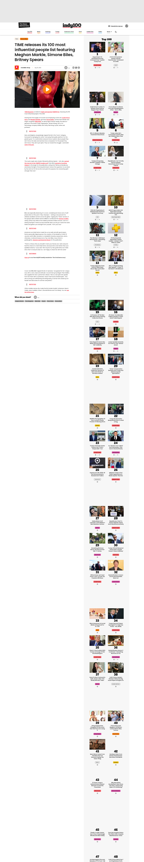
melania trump (115, 479)
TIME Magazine (29, 112)
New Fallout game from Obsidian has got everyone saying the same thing (97, 756)
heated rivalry (116, 452)
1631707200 (32, 131)
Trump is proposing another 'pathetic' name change (97, 162)
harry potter (97, 554)
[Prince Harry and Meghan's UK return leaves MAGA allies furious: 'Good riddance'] (116, 715)
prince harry (50, 301)
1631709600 (32, 253)
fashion (116, 348)
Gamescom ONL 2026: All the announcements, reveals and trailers (97, 474)
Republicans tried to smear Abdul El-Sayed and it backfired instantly (116, 522)
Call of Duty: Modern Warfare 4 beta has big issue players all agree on (116, 679)
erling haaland (97, 734)
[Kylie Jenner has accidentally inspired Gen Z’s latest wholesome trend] (97, 822)
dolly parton (97, 112)
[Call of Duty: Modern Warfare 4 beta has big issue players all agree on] (116, 667)
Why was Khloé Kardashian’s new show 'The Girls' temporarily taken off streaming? (116, 785)
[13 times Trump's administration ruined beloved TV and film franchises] (97, 772)
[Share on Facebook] (73, 68)
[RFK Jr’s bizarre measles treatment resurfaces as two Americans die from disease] (97, 123)
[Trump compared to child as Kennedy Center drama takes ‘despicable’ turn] (97, 435)
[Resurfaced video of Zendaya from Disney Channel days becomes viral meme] (116, 744)
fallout (97, 762)
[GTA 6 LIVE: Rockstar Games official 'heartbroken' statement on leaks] (116, 46)
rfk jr (116, 272)
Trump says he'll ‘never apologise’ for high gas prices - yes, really (115, 625)
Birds (97, 377)
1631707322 (32, 284)
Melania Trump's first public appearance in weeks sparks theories (116, 474)
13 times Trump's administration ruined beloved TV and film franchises (97, 785)
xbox (97, 321)
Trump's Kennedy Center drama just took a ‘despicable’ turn (97, 447)
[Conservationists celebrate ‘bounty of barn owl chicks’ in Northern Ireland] (97, 359)
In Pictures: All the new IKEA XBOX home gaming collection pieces (97, 316)
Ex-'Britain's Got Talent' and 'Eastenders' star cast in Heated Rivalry (115, 447)
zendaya (116, 762)
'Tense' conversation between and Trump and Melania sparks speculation (115, 371)
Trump (57, 31)
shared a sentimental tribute (41, 240)
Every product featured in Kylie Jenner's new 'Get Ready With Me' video (97, 679)
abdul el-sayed (115, 527)
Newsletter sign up (117, 26)
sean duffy (115, 554)
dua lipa (116, 839)
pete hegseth (97, 348)
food (97, 630)
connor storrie (115, 581)
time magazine (29, 301)
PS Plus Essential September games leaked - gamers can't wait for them (116, 240)
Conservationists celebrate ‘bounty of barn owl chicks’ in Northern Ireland (97, 371)
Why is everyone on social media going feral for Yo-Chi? (97, 625)
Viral (80, 31)
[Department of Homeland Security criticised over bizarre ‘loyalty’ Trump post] (97, 46)
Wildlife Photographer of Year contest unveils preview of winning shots (97, 420)
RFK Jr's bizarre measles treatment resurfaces (97, 133)
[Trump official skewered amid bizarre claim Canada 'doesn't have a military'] (116, 538)
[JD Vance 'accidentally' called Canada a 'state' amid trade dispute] (116, 304)
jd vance (116, 321)
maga (97, 272)
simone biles (24, 39)
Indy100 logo (72, 25)
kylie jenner (97, 839)
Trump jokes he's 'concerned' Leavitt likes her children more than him (116, 135)
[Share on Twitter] (76, 68)
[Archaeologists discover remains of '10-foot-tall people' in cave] (97, 849)
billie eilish (37, 301)
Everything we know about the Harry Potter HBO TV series (97, 549)
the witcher (97, 244)
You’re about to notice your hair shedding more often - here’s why (115, 108)
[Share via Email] (79, 68)
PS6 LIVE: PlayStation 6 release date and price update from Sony (97, 211)
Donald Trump (97, 167)
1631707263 (32, 158)
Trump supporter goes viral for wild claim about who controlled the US (97, 268)
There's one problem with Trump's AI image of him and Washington (97, 652)
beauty (115, 112)
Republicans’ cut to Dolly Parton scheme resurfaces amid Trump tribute (116, 163)
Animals (97, 425)
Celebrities (90, 31)
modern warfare (115, 684)
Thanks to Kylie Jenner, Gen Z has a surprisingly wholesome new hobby (97, 834)
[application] (47, 89)
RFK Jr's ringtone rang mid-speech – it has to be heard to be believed (116, 267)
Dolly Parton (116, 167)
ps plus (115, 244)
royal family (116, 734)
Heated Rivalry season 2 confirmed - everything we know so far (115, 652)
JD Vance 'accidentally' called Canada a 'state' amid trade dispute (115, 316)
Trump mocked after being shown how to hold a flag (116, 420)
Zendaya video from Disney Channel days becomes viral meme (115, 755)
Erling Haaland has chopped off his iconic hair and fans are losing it (97, 728)
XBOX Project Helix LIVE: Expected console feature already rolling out (116, 212)
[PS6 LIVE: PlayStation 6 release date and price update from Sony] (97, 200)
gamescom (97, 479)
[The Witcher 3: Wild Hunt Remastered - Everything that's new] (97, 227)
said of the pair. (29, 145)
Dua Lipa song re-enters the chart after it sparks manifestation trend (115, 834)
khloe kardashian (116, 790)
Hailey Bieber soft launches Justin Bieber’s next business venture (97, 522)
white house (97, 790)
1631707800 (32, 209)
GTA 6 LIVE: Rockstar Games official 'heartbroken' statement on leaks (116, 59)
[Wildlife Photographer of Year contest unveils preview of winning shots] (97, 409)
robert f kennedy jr (97, 140)
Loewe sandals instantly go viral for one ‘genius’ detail (115, 343)
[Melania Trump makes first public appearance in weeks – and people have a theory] (116, 462)
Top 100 (29, 31)
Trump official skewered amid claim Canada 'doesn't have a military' (115, 549)
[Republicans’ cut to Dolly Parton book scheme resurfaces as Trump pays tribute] (116, 150)
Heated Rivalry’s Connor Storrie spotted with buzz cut (115, 576)
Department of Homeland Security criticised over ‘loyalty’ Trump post (97, 59)
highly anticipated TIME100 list (50, 112)
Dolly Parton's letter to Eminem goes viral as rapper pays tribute (97, 108)
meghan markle (19, 301)
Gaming (47, 31)
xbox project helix (116, 217)
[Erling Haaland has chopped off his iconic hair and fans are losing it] (97, 715)
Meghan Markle (35, 119)
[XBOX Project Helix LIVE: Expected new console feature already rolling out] (116, 200)
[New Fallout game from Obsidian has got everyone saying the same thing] (97, 744)
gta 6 (116, 65)
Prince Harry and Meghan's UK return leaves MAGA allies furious (116, 728)
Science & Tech (69, 31)
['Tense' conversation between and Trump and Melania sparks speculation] (116, 358)
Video (100, 31)
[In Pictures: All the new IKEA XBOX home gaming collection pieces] (97, 304)
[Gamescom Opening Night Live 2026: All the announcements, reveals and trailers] (97, 462)
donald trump (97, 65)
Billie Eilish (38, 121)
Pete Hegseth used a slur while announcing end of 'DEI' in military (97, 343)
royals (64, 118)
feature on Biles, (64, 219)
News (38, 31)
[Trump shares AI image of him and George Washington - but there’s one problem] (97, 640)
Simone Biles (50, 119)
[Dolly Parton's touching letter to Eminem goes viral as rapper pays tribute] (97, 96)
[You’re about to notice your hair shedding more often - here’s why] (116, 96)
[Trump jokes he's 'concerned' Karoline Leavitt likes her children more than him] (116, 123)
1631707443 (32, 228)
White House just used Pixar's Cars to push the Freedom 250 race (97, 576)
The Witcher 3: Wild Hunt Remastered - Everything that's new (97, 239)
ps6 (97, 217)
